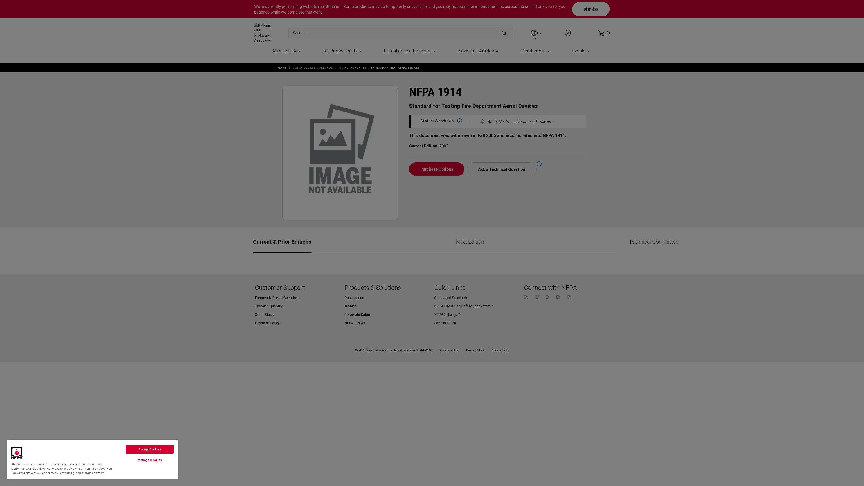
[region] (92, 459)
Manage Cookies (150, 460)
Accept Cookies (149, 449)
